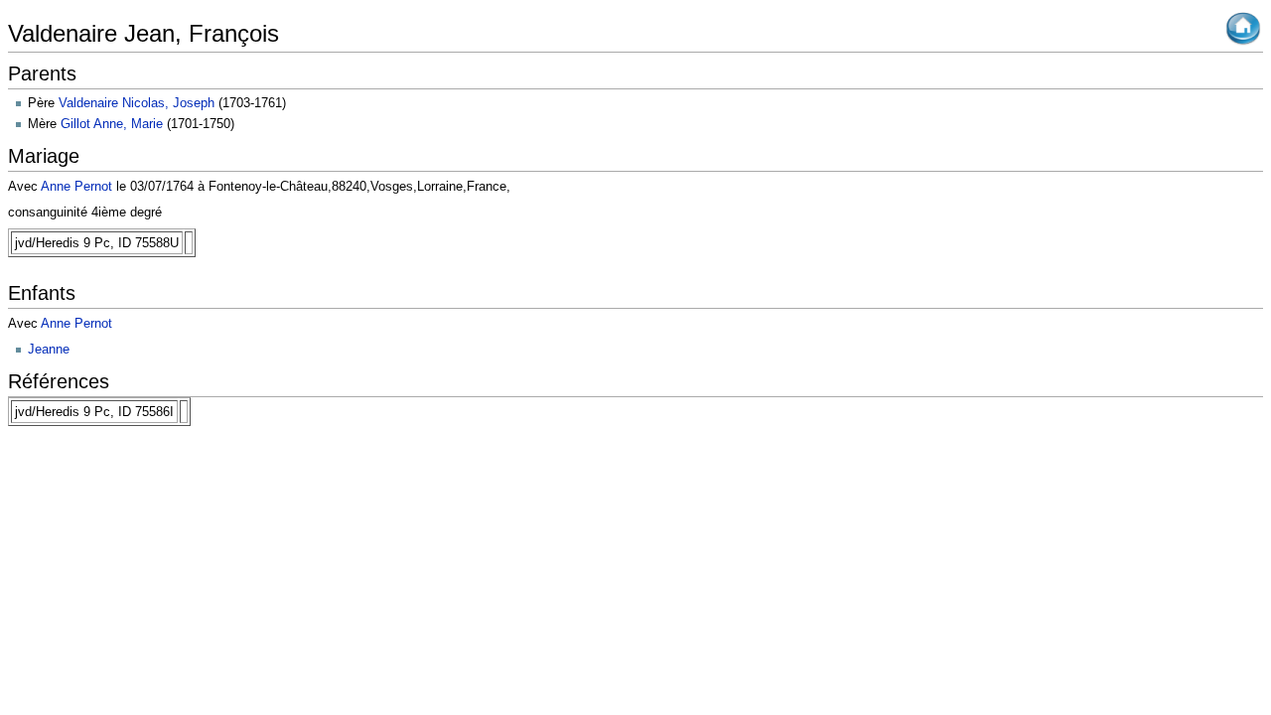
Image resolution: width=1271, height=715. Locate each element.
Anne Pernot (76, 186)
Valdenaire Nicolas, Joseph (136, 102)
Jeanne (49, 349)
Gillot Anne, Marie (112, 123)
